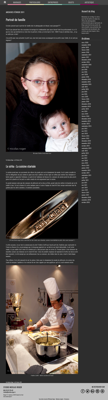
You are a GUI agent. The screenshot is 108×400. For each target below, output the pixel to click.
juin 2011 (84, 183)
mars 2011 (85, 190)
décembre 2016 (86, 60)
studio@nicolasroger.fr (9, 392)
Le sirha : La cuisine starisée (21, 166)
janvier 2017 (85, 57)
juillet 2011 (85, 180)
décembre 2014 (86, 104)
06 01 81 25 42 (8, 390)
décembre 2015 (86, 79)
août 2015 (85, 87)
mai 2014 (84, 111)
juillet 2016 (85, 67)
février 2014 (85, 116)
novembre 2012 (86, 143)
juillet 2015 (85, 89)
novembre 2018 (86, 45)
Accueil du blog (88, 11)
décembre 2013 (86, 119)
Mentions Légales (59, 399)
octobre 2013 (86, 124)
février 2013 (85, 136)
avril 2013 (85, 133)
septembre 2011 (86, 175)
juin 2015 (84, 92)
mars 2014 (85, 114)
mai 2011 (84, 185)
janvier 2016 (85, 77)
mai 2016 (84, 72)
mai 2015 (84, 94)
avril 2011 (85, 188)
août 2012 (85, 151)
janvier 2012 (85, 168)
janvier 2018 (85, 52)
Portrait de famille (15, 19)
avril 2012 (85, 161)
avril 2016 (85, 74)
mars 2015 (85, 97)
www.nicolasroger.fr (7, 396)
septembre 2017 (86, 55)
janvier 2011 (85, 195)
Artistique (89, 2)
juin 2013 (84, 129)
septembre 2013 (86, 126)
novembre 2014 (86, 106)
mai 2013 (84, 131)
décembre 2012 (86, 141)
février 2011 (85, 192)
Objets (71, 2)
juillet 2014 (85, 109)
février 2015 (85, 99)
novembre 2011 (86, 170)
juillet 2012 (85, 153)
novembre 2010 (86, 200)
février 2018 (85, 50)
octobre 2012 (86, 146)
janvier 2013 (85, 138)
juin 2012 (84, 156)
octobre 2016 (86, 62)
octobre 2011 (85, 173)
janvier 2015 (85, 101)
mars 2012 (85, 163)
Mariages (17, 2)
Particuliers (34, 2)
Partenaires (66, 399)
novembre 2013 (86, 121)
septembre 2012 (86, 148)
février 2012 (85, 165)
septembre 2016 (86, 65)
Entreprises (53, 2)
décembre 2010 (86, 197)
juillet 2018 (85, 47)
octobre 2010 (86, 202)
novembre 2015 (86, 82)
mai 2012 (84, 158)
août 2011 (84, 178)
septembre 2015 (86, 84)
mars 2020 (85, 42)
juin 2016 (84, 70)
